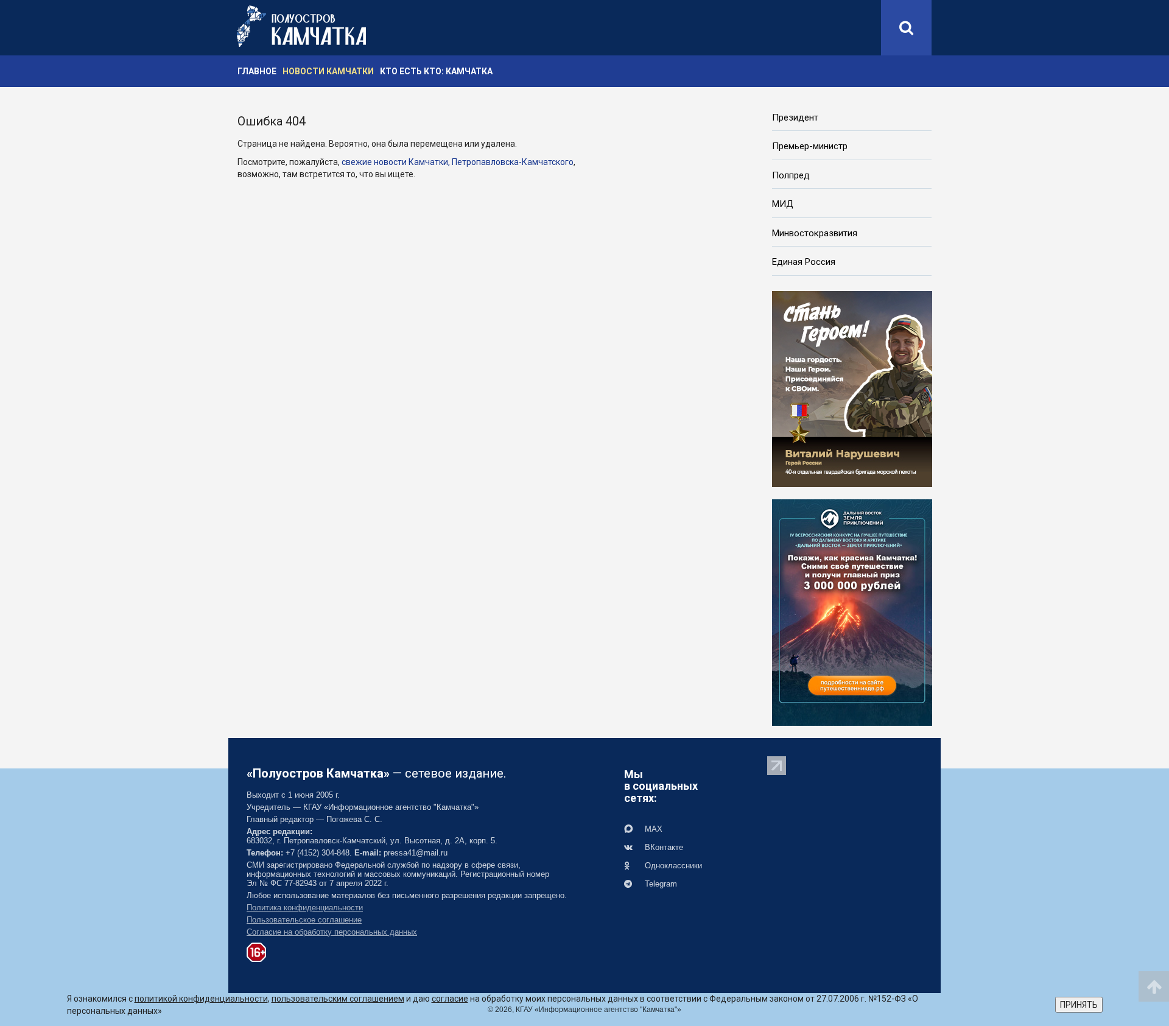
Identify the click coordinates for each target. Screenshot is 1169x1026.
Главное (256, 71)
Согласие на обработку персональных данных (332, 931)
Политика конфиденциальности (305, 907)
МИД (782, 204)
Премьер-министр (810, 146)
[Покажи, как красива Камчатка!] (852, 611)
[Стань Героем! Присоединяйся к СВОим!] (852, 388)
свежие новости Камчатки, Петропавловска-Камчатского (458, 162)
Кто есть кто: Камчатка (436, 71)
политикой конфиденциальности (201, 998)
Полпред (791, 175)
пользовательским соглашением (338, 998)
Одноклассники (672, 865)
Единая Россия (803, 261)
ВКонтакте (662, 847)
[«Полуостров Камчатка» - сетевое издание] (301, 26)
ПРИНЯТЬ (1079, 1005)
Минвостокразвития (814, 233)
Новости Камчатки (328, 71)
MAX (652, 829)
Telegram (659, 883)
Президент (795, 117)
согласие (450, 998)
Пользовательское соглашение (304, 919)
